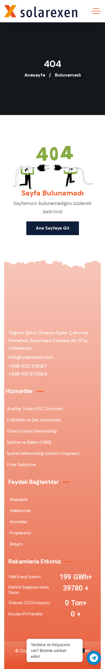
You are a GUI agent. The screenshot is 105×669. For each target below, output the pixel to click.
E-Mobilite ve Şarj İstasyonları (34, 419)
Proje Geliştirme (21, 464)
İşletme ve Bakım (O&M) (29, 442)
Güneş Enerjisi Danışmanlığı (32, 431)
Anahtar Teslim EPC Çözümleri (35, 408)
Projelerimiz (20, 533)
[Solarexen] (40, 11)
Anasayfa (34, 75)
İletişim (16, 544)
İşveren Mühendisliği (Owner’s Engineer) (43, 453)
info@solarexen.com (30, 357)
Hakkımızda (20, 510)
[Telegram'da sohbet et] (94, 658)
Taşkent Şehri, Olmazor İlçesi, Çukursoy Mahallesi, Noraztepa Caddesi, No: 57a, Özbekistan (48, 340)
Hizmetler (18, 521)
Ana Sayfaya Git (52, 228)
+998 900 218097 (27, 366)
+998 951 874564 (27, 374)
